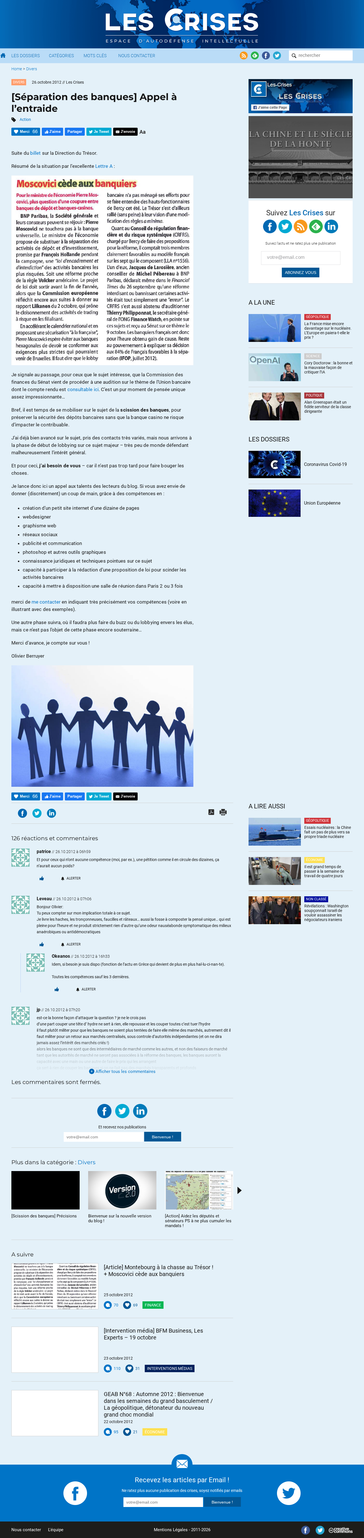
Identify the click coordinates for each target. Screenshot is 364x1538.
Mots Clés (95, 55)
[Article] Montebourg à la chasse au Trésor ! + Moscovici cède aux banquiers (158, 1270)
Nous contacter (26, 1529)
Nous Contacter (136, 55)
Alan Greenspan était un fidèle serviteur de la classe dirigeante (327, 407)
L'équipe (55, 1529)
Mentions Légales (171, 1529)
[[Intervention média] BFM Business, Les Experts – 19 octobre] (54, 1350)
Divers (31, 69)
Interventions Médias (169, 1368)
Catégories (61, 55)
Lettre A (104, 166)
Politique (314, 395)
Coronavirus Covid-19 (325, 464)
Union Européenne (322, 503)
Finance (153, 1305)
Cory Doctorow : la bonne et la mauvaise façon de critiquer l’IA (328, 367)
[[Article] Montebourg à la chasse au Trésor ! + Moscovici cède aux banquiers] (54, 1286)
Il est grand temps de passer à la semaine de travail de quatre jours (324, 871)
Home (16, 69)
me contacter (46, 602)
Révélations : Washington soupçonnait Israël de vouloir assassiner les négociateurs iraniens (326, 913)
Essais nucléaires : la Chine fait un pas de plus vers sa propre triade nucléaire (327, 832)
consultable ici (83, 389)
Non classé (316, 899)
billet (35, 153)
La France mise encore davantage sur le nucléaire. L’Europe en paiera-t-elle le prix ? (327, 330)
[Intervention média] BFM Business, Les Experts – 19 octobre (153, 1334)
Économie (155, 1432)
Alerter (73, 878)
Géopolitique (317, 317)
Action (25, 119)
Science (313, 356)
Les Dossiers (25, 55)
